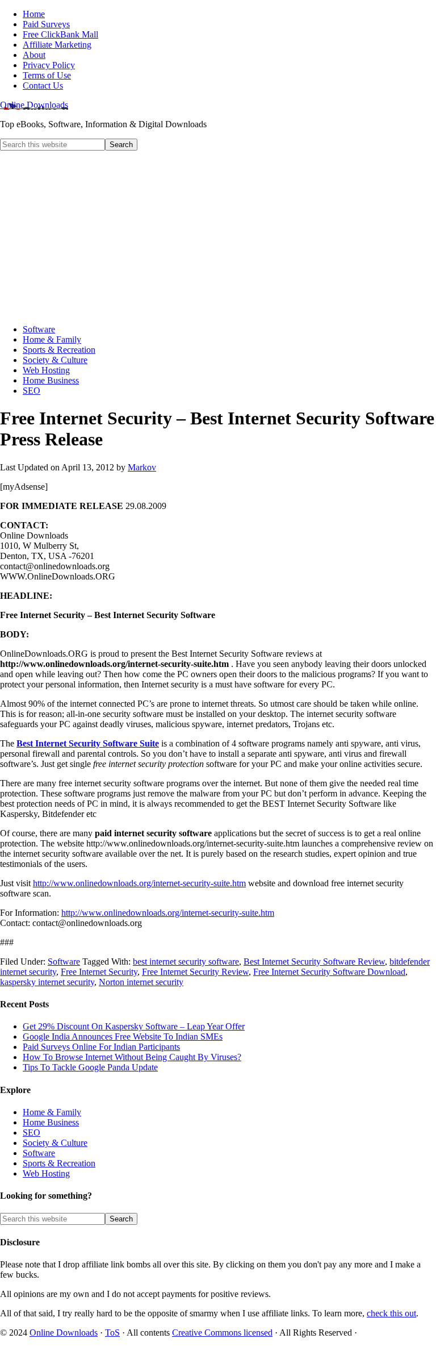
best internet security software (186, 961)
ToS (112, 1332)
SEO (31, 1132)
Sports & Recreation (59, 1163)
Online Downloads (34, 105)
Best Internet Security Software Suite (87, 743)
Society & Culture (55, 1143)
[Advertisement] (218, 235)
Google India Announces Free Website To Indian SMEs (123, 1036)
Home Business (51, 1122)
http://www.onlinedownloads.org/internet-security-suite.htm (139, 883)
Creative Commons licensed (222, 1332)
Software (64, 961)
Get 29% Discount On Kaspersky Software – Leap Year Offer (134, 1026)
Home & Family (52, 1112)
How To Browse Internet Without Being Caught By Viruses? (132, 1057)
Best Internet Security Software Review (314, 961)
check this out (391, 1313)
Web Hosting (46, 1173)
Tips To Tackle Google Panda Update (90, 1067)
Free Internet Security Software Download (329, 972)
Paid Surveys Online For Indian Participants (101, 1047)
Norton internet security (141, 982)
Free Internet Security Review (195, 972)
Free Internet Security (99, 972)
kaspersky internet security (47, 982)
